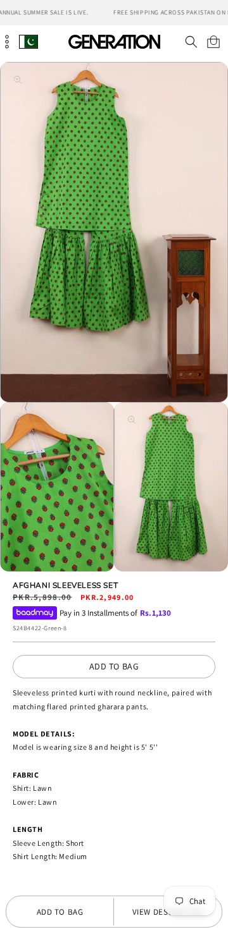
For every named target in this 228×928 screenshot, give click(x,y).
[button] (191, 42)
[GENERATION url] (114, 41)
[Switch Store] (28, 41)
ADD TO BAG (114, 666)
